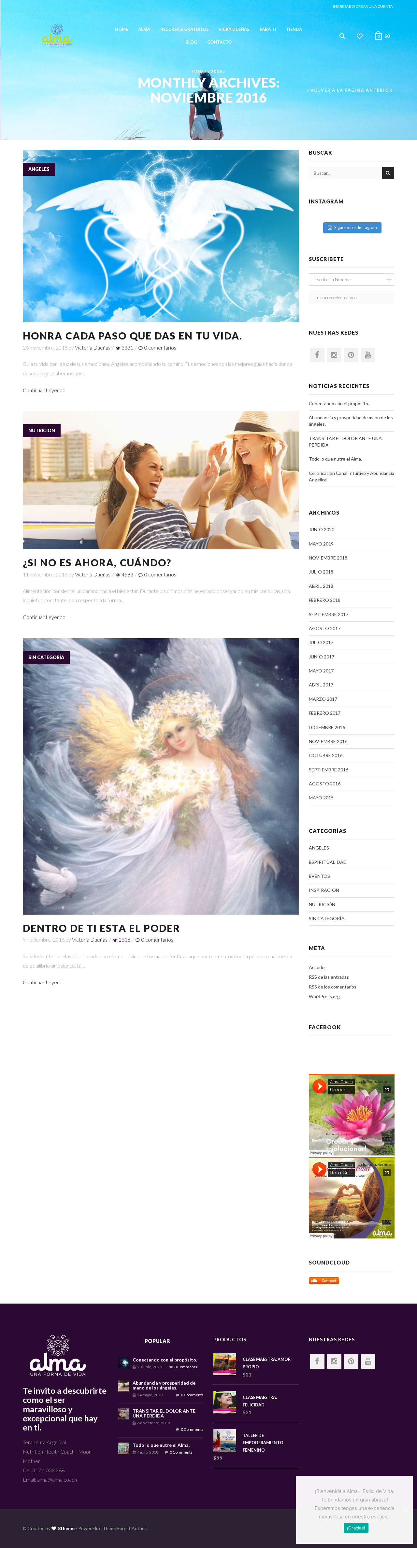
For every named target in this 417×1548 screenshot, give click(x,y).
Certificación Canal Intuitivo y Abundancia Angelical (351, 476)
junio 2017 (321, 656)
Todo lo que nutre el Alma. (335, 459)
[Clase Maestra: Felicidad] (228, 1402)
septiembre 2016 (328, 769)
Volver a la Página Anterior (351, 90)
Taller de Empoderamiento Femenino (263, 1443)
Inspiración (324, 890)
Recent (128, 1341)
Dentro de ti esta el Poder (101, 928)
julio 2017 (321, 642)
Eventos (319, 876)
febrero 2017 (324, 713)
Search (388, 173)
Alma (144, 29)
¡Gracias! (356, 1527)
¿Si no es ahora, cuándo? (97, 562)
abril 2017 (321, 684)
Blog (191, 42)
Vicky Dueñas (234, 29)
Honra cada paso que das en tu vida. (133, 335)
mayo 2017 (321, 670)
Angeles (39, 169)
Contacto (219, 42)
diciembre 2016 (327, 727)
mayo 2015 (321, 797)
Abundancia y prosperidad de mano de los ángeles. (351, 421)
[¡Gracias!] (404, 1510)
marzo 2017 (323, 699)
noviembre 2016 (328, 741)
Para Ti (268, 29)
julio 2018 (321, 571)
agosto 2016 (324, 783)
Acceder (317, 967)
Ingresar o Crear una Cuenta (363, 6)
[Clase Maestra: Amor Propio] (228, 1364)
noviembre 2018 (328, 557)
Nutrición (41, 430)
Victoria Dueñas (92, 347)
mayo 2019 (321, 543)
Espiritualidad (328, 862)
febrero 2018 (324, 600)
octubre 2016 (325, 755)
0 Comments (185, 1366)
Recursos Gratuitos (184, 29)
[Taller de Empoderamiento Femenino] (228, 1440)
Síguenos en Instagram (355, 227)
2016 (217, 71)
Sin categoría (46, 657)
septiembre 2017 (328, 614)
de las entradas (329, 977)
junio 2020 (321, 529)
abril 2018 (321, 586)
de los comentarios (332, 986)
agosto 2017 (324, 628)
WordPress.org (324, 996)
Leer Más (161, 244)
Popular (157, 1341)
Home (121, 29)
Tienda (294, 29)
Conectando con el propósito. (339, 403)
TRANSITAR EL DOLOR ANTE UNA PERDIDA (345, 441)
